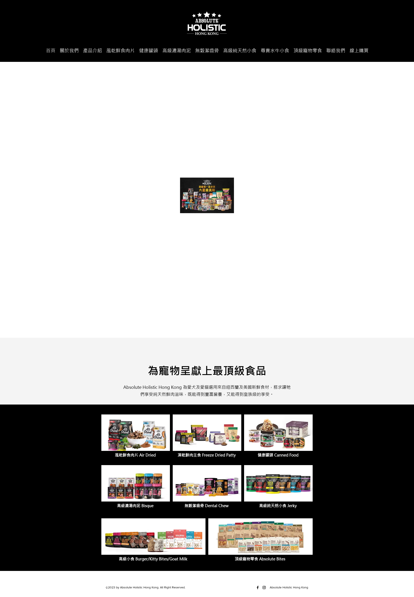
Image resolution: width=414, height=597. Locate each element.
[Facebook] (258, 587)
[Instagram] (264, 587)
